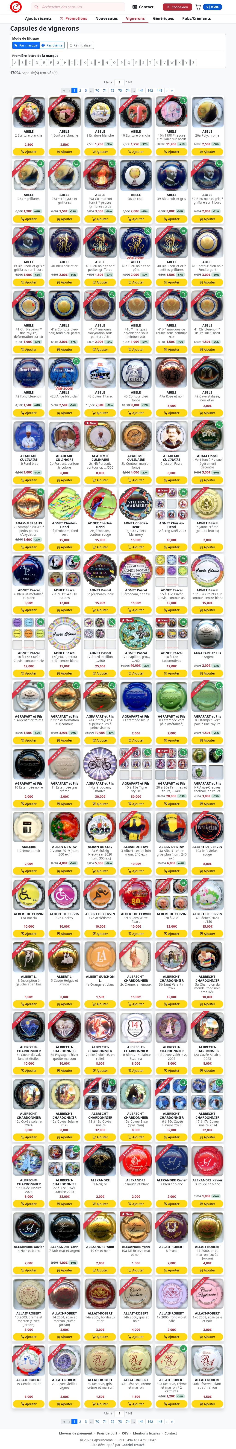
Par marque (28, 45)
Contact (171, 1433)
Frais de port (107, 1433)
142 (150, 90)
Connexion (180, 7)
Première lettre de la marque (35, 55)
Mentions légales (146, 1433)
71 (105, 90)
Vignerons (135, 18)
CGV (125, 1433)
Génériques (163, 18)
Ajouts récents (38, 18)
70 (97, 90)
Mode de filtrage (25, 38)
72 (112, 90)
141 (141, 90)
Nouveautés (106, 18)
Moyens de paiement (75, 1433)
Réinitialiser (83, 45)
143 (159, 90)
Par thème (54, 45)
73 (120, 90)
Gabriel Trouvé (133, 1445)
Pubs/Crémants (196, 18)
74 (128, 90)
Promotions (76, 18)
